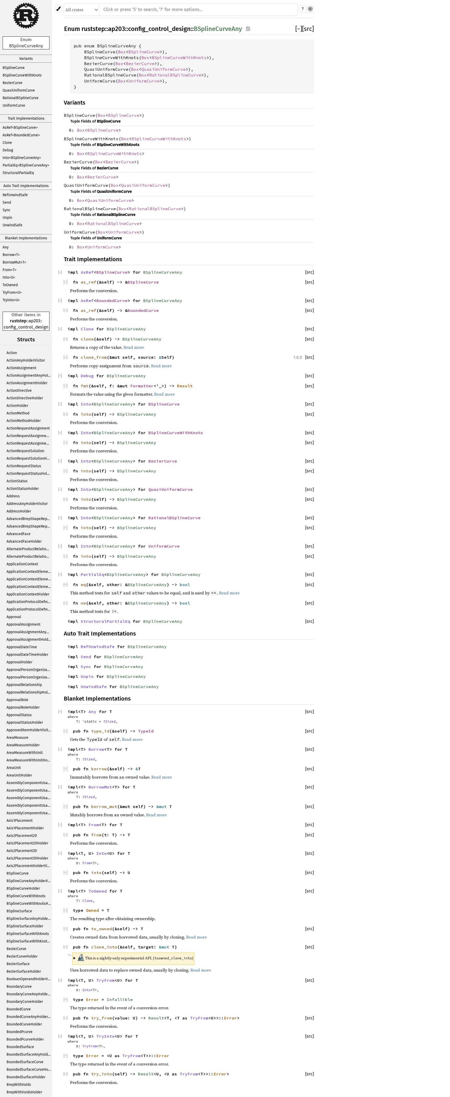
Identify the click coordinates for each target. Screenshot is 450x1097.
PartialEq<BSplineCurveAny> (26, 165)
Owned (92, 910)
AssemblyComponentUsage (29, 783)
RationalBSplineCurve (21, 98)
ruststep (18, 321)
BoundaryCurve (19, 986)
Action (12, 353)
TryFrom (105, 980)
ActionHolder (17, 405)
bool (185, 584)
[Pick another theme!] (58, 8)
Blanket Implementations (26, 238)
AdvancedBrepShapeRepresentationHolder (29, 526)
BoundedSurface (20, 1047)
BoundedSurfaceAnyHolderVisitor (29, 1054)
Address (13, 496)
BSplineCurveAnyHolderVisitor (29, 881)
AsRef (87, 272)
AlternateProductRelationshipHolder (29, 556)
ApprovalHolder (19, 662)
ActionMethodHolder (24, 421)
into (86, 414)
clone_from (94, 357)
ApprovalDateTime (22, 647)
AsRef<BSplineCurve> (20, 127)
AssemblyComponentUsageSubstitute (29, 805)
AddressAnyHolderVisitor (27, 504)
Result (185, 385)
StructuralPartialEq (18, 173)
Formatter (142, 385)
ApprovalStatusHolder (25, 722)
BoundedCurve (19, 1009)
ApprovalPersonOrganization (29, 670)
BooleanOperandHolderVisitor (29, 979)
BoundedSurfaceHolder (26, 1077)
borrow (99, 768)
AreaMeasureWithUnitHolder (29, 760)
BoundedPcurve (20, 1032)
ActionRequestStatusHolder (29, 473)
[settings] (310, 9)
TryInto (105, 1036)
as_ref (88, 282)
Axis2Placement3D (22, 851)
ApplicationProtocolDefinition (29, 602)
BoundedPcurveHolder (25, 1039)
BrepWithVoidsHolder (24, 1092)
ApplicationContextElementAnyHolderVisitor (29, 579)
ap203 (34, 321)
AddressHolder (19, 511)
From (94, 824)
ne (83, 603)
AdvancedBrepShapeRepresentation (29, 519)
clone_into (104, 947)
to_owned (101, 928)
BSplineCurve (14, 68)
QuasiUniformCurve (19, 90)
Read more (133, 347)
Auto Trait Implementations (26, 186)
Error (92, 999)
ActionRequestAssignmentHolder (29, 443)
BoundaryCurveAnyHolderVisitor (29, 994)
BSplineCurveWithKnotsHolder (29, 903)
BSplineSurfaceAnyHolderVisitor (29, 918)
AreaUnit (14, 768)
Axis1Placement (20, 820)
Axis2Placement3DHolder (27, 858)
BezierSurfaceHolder (24, 971)
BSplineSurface (19, 911)
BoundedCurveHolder (24, 1024)
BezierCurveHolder (22, 956)
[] (298, 29)
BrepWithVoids (19, 1084)
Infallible (120, 999)
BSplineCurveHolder (23, 888)
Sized (110, 721)
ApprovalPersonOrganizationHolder (29, 677)
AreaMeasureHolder (23, 745)
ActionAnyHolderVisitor (26, 360)
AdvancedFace (18, 534)
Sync (6, 210)
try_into (101, 1073)
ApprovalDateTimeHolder (27, 654)
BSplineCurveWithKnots (22, 75)
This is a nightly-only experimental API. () (135, 957)
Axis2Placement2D (22, 835)
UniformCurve (14, 105)
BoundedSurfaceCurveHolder (29, 1069)
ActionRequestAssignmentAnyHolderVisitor (29, 436)
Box (122, 51)
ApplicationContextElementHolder (29, 587)
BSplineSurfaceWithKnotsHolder (29, 941)
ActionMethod (18, 413)
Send (7, 202)
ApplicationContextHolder (28, 594)
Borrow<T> (11, 255)
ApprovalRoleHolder (23, 707)
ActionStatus (17, 481)
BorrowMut (100, 787)
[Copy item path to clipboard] (248, 28)
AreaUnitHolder (19, 775)
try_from (101, 1018)
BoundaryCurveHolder (25, 1001)
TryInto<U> (11, 300)
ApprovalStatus (19, 715)
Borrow (96, 749)
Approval (14, 617)
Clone (7, 142)
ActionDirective (19, 390)
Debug (8, 150)
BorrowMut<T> (14, 262)
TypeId (146, 731)
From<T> (9, 270)
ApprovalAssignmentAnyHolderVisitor (29, 632)
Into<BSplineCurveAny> (22, 158)
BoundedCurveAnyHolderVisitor (29, 1017)
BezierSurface (18, 964)
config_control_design (26, 327)
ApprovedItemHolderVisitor (29, 730)
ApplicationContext (22, 564)
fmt (85, 385)
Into (86, 404)
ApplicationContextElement (29, 571)
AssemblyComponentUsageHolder (29, 798)
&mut (162, 806)
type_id (100, 731)
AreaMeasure (17, 737)
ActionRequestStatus (24, 466)
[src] (308, 29)
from (96, 834)
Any (6, 247)
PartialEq (92, 574)
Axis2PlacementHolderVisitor (29, 866)
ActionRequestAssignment (28, 428)
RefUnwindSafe (15, 195)
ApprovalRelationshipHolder (29, 692)
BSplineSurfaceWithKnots (28, 934)
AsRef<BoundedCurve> (21, 135)
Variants (26, 58)
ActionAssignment (21, 368)
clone (87, 339)
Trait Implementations (26, 118)
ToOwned (10, 285)
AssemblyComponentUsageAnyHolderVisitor (29, 790)
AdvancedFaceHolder (24, 541)
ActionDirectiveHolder (25, 398)
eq (83, 584)
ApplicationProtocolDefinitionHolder (29, 609)
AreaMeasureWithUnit (25, 752)
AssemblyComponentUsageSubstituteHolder (29, 813)
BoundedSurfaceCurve (25, 1062)
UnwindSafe (12, 225)
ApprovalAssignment (23, 624)
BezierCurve (12, 83)
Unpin (7, 217)
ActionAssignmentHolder (27, 383)
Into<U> (9, 277)
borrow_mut (104, 806)
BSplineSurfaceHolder (25, 926)
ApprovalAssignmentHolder (29, 639)
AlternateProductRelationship (29, 549)
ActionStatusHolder (23, 488)
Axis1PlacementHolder (25, 828)
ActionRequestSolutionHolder (29, 458)
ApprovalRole (17, 700)
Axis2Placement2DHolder (27, 843)
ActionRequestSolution (25, 451)
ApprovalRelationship (24, 685)
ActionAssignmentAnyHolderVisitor (29, 375)
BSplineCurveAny (218, 29)
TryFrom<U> (12, 292)
